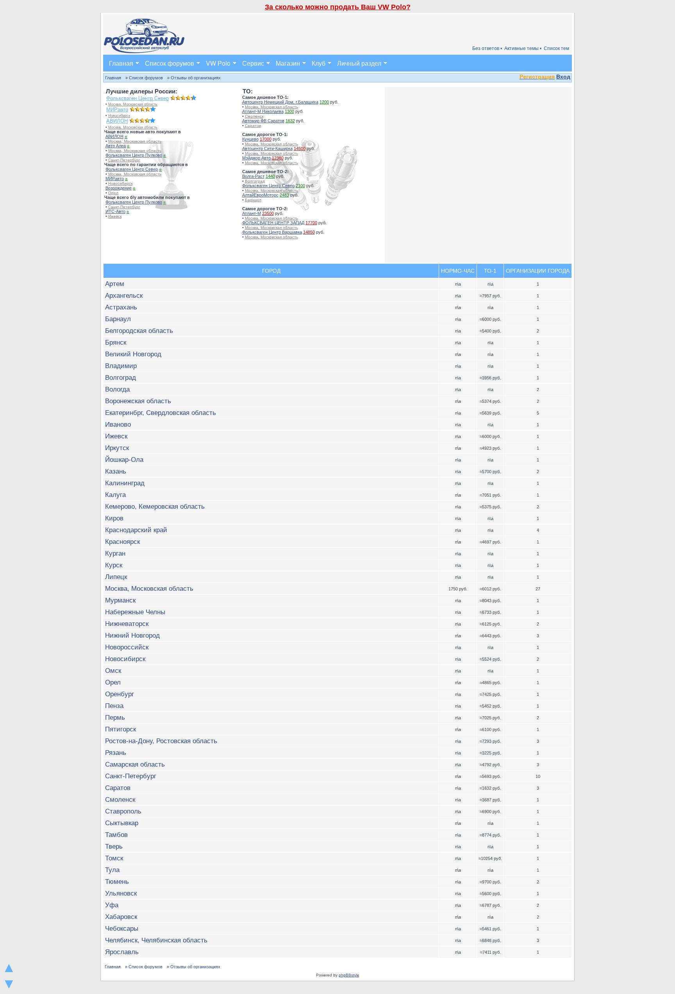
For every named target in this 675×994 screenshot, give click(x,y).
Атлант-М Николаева (263, 111)
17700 (311, 222)
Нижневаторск (126, 623)
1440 (270, 176)
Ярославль (122, 951)
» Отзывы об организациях (194, 77)
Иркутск (117, 447)
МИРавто (117, 110)
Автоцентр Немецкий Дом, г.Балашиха (280, 102)
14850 (309, 232)
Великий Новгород (133, 354)
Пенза (114, 705)
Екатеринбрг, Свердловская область (160, 412)
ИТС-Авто (115, 211)
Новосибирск (119, 116)
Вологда (117, 389)
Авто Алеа (115, 145)
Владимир (121, 365)
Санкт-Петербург (124, 160)
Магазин (288, 63)
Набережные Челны (135, 611)
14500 (299, 148)
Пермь (115, 717)
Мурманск (120, 600)
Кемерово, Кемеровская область (155, 506)
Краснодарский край (136, 529)
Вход (563, 76)
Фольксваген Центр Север (137, 98)
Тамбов (116, 834)
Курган (115, 553)
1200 (324, 102)
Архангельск (124, 295)
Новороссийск (126, 647)
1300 (289, 111)
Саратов (253, 125)
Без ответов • (487, 48)
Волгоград (255, 181)
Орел (113, 193)
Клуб (318, 63)
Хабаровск (121, 916)
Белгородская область (139, 330)
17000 (265, 139)
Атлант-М (251, 213)
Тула (112, 869)
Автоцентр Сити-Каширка (267, 148)
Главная (121, 63)
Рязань (115, 752)
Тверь (114, 846)
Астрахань (121, 307)
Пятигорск (120, 729)
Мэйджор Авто (256, 158)
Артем (114, 283)
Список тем (556, 48)
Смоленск (254, 116)
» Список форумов (144, 77)
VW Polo (218, 63)
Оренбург (119, 693)
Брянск (115, 342)
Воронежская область (138, 400)
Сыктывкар (121, 822)
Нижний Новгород (132, 635)
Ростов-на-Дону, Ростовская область (161, 740)
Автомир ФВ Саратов (263, 120)
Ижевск (114, 216)
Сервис (253, 63)
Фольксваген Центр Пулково (133, 155)
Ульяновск (121, 893)
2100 (300, 185)
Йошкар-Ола (124, 459)
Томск (114, 858)
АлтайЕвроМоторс (260, 195)
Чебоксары (121, 928)
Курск (113, 565)
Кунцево (250, 139)
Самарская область (135, 764)
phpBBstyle (349, 975)
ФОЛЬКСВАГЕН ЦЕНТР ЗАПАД (273, 222)
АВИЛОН (117, 121)
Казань (115, 471)
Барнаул (253, 200)
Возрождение (118, 188)
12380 (278, 158)
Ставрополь (123, 811)
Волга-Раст (253, 176)
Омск (113, 670)
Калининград (125, 482)
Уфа (111, 904)
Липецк (116, 576)
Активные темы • (522, 48)
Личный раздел (359, 63)
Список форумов (169, 63)
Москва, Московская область (132, 104)
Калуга (115, 494)
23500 (268, 213)
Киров (114, 518)
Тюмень (117, 881)
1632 (290, 120)
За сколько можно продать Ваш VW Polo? (338, 7)
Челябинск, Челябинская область (156, 940)
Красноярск (122, 541)
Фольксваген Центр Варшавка (272, 232)
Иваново (118, 424)
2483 (284, 195)
